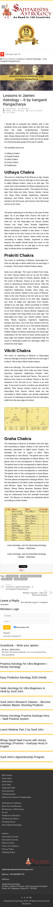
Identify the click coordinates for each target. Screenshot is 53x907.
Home (5, 59)
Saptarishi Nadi (8, 788)
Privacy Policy (8, 849)
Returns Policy (8, 843)
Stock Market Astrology (12, 825)
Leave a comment (35, 111)
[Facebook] (25, 897)
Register (6, 633)
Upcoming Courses (10, 836)
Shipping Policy (8, 852)
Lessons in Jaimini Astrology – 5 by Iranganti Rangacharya (19, 587)
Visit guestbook (8, 655)
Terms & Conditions (10, 846)
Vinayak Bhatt (10, 109)
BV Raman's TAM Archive (13, 809)
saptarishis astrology (31, 576)
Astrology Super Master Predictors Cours (21, 54)
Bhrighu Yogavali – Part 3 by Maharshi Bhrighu (35, 593)
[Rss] (22, 897)
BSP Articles (7, 775)
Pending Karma (8, 822)
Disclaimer (26, 904)
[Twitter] (27, 897)
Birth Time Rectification (12, 806)
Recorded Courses (10, 840)
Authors (5, 833)
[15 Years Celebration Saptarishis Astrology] (26, 34)
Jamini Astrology (18, 111)
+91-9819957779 (17, 874)
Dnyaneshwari (8, 791)
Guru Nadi (6, 785)
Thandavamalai (8, 794)
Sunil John (7, 579)
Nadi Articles (7, 781)
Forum (5, 812)
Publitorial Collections (11, 815)
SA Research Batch (10, 819)
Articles (12, 59)
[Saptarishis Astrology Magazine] (26, 10)
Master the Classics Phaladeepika (16, 797)
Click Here (30, 548)
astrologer (12, 576)
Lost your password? (12, 636)
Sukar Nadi (6, 778)
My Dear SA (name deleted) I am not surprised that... (24, 652)
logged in (36, 602)
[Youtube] (30, 897)
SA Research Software (11, 803)
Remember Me (22, 627)
